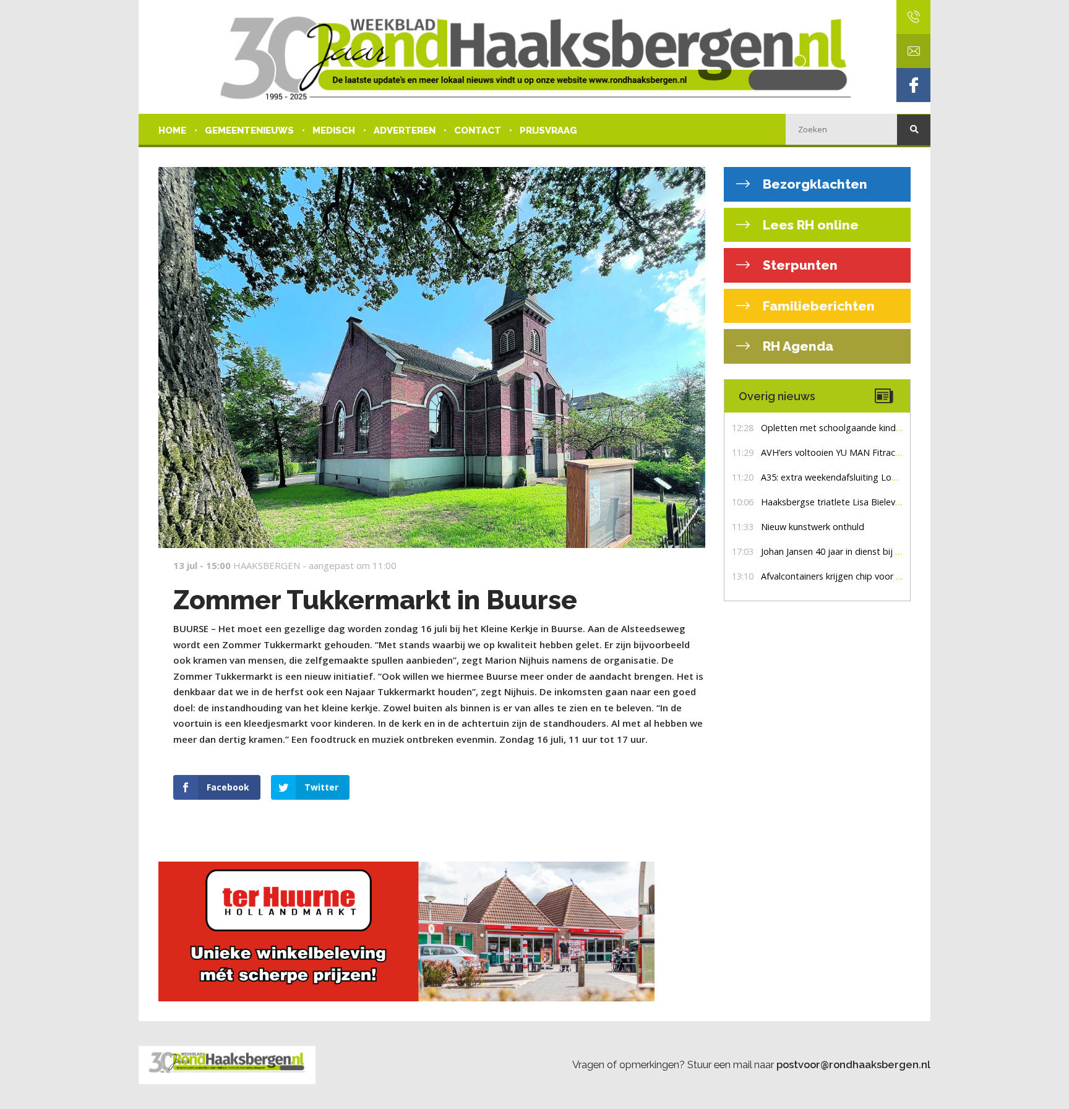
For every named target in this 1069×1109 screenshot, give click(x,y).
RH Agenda (796, 346)
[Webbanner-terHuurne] (431, 931)
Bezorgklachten (813, 184)
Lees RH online (809, 225)
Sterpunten (799, 265)
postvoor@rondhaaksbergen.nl (853, 1064)
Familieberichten (817, 306)
